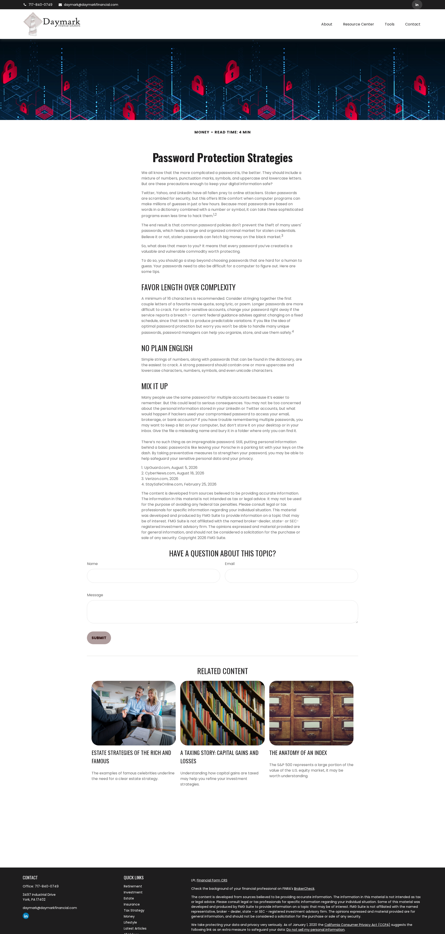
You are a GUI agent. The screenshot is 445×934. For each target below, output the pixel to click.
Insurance (132, 904)
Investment (133, 892)
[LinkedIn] (417, 4)
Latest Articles (135, 928)
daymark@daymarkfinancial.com (91, 4)
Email (230, 563)
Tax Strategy (134, 910)
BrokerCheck (304, 888)
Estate (129, 898)
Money (129, 916)
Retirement (133, 886)
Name (92, 563)
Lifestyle (130, 922)
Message (95, 595)
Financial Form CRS (212, 880)
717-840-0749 (40, 4)
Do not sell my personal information (315, 929)
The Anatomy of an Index (298, 752)
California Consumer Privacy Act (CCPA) (357, 924)
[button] (326, 24)
